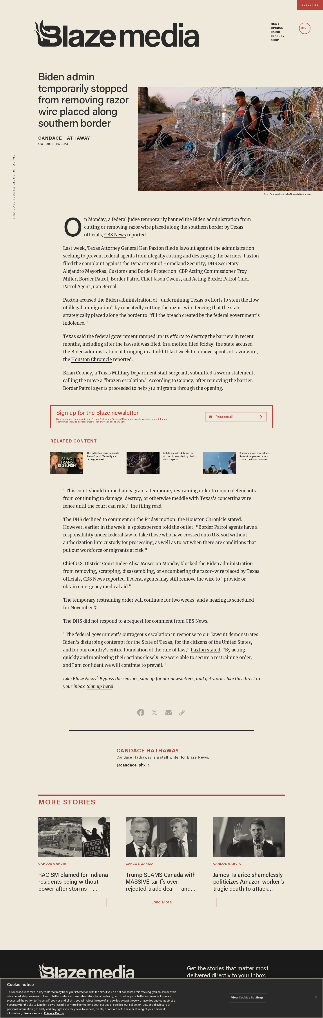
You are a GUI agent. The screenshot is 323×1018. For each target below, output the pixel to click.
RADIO (275, 32)
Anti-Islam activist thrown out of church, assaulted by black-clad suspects (179, 456)
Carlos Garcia (52, 864)
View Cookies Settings (247, 997)
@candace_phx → (133, 766)
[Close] (316, 997)
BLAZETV (278, 36)
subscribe (310, 5)
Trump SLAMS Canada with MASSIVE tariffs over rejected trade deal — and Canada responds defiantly (161, 883)
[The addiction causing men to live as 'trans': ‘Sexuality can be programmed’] (66, 462)
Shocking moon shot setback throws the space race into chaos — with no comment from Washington (255, 456)
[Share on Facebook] (140, 712)
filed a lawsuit (180, 248)
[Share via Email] (168, 712)
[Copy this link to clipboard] (182, 712)
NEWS (275, 24)
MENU (304, 28)
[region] (161, 998)
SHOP (275, 40)
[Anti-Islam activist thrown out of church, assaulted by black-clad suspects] (143, 462)
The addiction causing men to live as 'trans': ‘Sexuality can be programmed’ (103, 456)
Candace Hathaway (64, 138)
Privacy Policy (99, 419)
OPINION (277, 28)
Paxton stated (205, 650)
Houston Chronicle (91, 359)
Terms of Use (119, 419)
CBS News (115, 234)
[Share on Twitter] (154, 712)
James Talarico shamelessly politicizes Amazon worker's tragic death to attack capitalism (248, 883)
